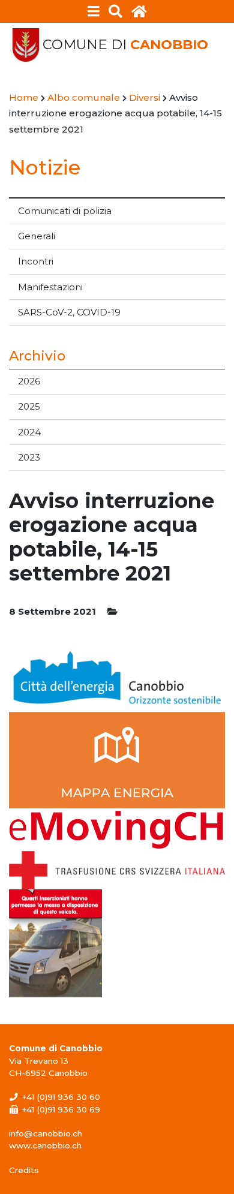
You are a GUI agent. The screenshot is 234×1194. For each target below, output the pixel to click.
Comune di (125, 45)
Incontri (35, 261)
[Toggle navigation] (93, 11)
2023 (29, 457)
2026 (29, 381)
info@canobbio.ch (45, 1133)
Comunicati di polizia (65, 210)
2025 (29, 406)
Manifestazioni (50, 287)
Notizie (44, 167)
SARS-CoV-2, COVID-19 (69, 312)
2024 (29, 432)
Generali (36, 236)
